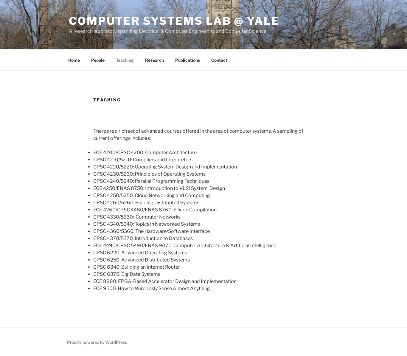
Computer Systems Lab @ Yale (174, 20)
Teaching (125, 60)
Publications (187, 60)
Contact (219, 60)
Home (74, 60)
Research (154, 60)
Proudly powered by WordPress (97, 342)
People (98, 60)
